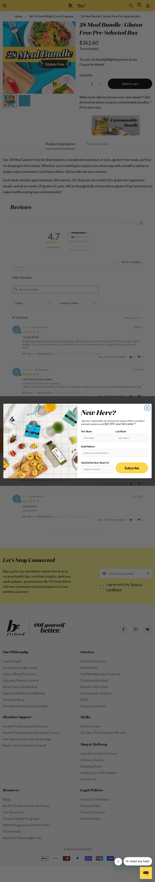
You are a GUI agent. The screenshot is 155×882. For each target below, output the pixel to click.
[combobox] (96, 469)
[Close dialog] (147, 408)
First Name (86, 431)
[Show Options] (110, 469)
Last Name (120, 431)
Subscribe (132, 468)
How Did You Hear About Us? (95, 463)
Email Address (88, 446)
